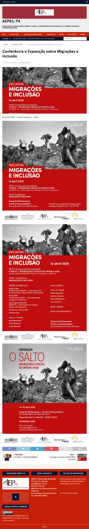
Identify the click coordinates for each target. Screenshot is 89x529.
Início (4, 34)
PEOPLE (82, 34)
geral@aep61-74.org (39, 484)
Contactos (51, 34)
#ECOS (61, 34)
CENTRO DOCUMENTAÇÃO (33, 34)
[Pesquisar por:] (75, 38)
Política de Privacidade (70, 493)
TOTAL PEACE (71, 34)
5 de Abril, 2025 (10, 63)
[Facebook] (87, 2)
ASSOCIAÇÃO (14, 34)
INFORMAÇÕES (25, 63)
